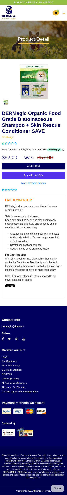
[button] (9, 143)
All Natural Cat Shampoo (14, 387)
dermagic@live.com (13, 326)
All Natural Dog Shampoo (14, 383)
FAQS (5, 356)
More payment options (33, 183)
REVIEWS (7, 374)
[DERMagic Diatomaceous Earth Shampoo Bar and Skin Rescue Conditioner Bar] (6, 102)
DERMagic (8, 137)
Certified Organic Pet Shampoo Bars (20, 391)
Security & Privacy (11, 365)
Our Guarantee (9, 361)
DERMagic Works (10, 378)
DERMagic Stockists (12, 370)
